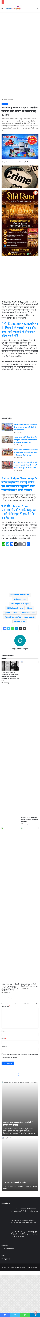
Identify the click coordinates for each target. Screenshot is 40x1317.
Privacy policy (6, 1259)
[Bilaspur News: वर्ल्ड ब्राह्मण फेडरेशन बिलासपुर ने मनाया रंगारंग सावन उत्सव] (29, 738)
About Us (5, 1245)
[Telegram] (16, 628)
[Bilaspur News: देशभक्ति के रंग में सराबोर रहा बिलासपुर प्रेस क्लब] (29, 904)
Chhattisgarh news (15, 608)
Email (4, 1039)
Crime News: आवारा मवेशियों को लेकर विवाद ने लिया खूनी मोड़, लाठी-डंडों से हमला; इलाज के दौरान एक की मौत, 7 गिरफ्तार (26, 452)
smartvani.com (29, 613)
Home (5, 100)
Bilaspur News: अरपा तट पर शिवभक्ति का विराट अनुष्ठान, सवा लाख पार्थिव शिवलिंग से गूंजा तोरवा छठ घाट (25, 427)
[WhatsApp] (12, 628)
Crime (30, 608)
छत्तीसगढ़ (10, 100)
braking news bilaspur (20, 604)
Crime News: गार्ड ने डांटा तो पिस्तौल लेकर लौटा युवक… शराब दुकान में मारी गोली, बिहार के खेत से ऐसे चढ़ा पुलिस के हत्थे (25, 439)
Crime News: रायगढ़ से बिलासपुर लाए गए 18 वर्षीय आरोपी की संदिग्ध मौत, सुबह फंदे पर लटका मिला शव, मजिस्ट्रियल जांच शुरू (10, 676)
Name (4, 1031)
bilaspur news (20, 599)
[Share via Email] (20, 628)
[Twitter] (8, 628)
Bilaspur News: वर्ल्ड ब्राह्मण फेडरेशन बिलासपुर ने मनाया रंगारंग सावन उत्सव (29, 819)
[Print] (24, 628)
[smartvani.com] (13, 7)
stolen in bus (20, 621)
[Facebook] (4, 628)
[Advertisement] (20, 33)
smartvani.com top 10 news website (20, 617)
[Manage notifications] (35, 1313)
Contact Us (5, 1252)
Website (4, 1046)
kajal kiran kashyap (9, 162)
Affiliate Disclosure (8, 1248)
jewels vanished (12, 613)
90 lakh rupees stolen (20, 595)
